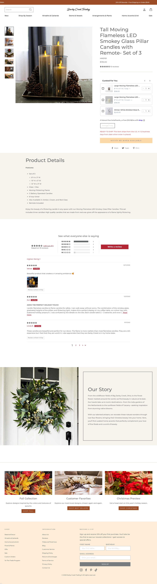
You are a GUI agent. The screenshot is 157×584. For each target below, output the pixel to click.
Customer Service (48, 549)
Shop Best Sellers (78, 508)
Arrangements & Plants (102, 16)
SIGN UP (105, 564)
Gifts (6, 549)
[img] (32, 265)
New (7, 16)
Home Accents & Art (130, 16)
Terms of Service (47, 560)
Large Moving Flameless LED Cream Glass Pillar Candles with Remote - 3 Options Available (127, 97)
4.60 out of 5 (48, 246)
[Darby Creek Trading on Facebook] (86, 569)
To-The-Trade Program (12, 560)
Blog (43, 545)
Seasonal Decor (10, 534)
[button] (105, 67)
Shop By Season (25, 16)
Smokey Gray (107, 126)
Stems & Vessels (75, 16)
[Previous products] (144, 80)
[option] (54, 65)
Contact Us (46, 568)
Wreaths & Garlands (50, 16)
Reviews (45, 538)
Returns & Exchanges (49, 557)
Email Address (87, 554)
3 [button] (79, 345)
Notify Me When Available (126, 140)
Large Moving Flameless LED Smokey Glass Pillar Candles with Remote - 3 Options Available (127, 86)
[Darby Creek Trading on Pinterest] (91, 569)
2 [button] (75, 345)
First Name (85, 544)
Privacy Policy (47, 564)
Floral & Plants (9, 545)
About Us (45, 534)
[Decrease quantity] (143, 88)
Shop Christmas (128, 508)
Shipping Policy (47, 553)
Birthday (110, 544)
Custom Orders (10, 557)
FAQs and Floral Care (49, 542)
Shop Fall (28, 511)
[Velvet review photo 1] (32, 282)
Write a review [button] (115, 247)
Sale (150, 16)
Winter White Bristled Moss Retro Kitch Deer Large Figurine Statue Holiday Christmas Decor (127, 110)
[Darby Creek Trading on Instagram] (81, 569)
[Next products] (149, 80)
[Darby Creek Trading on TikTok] (96, 569)
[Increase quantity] (149, 88)
